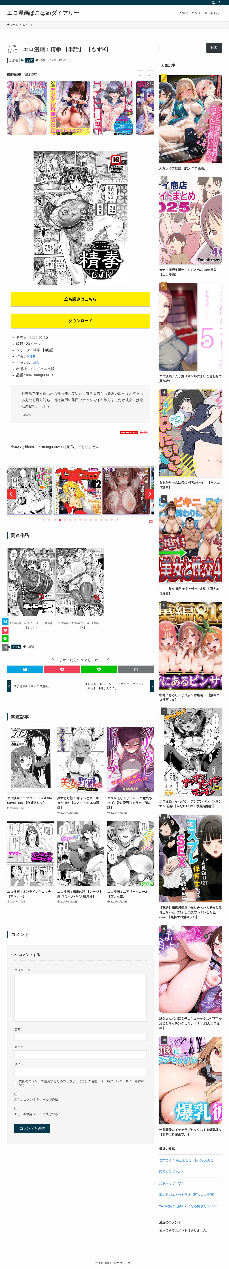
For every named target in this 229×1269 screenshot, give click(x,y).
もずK (29, 60)
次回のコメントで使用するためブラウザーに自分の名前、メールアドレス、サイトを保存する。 (81, 1083)
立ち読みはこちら (80, 299)
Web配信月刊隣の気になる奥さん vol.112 (188, 1206)
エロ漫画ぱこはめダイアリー (43, 13)
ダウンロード (80, 320)
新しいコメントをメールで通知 (36, 1099)
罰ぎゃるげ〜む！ (171, 1183)
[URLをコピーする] (136, 669)
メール (19, 1047)
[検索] (219, 2)
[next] (149, 494)
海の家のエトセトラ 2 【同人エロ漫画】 (187, 1194)
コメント (22, 970)
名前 (17, 1029)
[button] (25, 669)
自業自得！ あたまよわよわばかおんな (186, 1160)
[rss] (213, 2)
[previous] (11, 494)
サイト (19, 1064)
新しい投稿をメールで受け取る (36, 1114)
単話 (42, 60)
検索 (214, 48)
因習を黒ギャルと (171, 1171)
